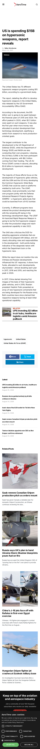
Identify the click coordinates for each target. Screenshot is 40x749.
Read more (20, 722)
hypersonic (8, 339)
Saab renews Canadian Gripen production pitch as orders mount (20, 494)
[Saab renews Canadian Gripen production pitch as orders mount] (20, 471)
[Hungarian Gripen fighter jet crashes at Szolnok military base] (20, 649)
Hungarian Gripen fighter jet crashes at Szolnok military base (19, 672)
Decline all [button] (28, 745)
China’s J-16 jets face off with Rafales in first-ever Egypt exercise (17, 613)
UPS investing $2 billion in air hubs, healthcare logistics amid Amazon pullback (25, 314)
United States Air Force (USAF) (15, 343)
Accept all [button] (10, 745)
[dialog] (20, 730)
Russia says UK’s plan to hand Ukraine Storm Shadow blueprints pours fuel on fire (20, 553)
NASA (20, 150)
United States (11, 87)
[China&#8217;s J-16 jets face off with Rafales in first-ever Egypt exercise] (20, 589)
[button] (3, 4)
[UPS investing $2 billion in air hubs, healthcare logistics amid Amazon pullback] (6, 312)
